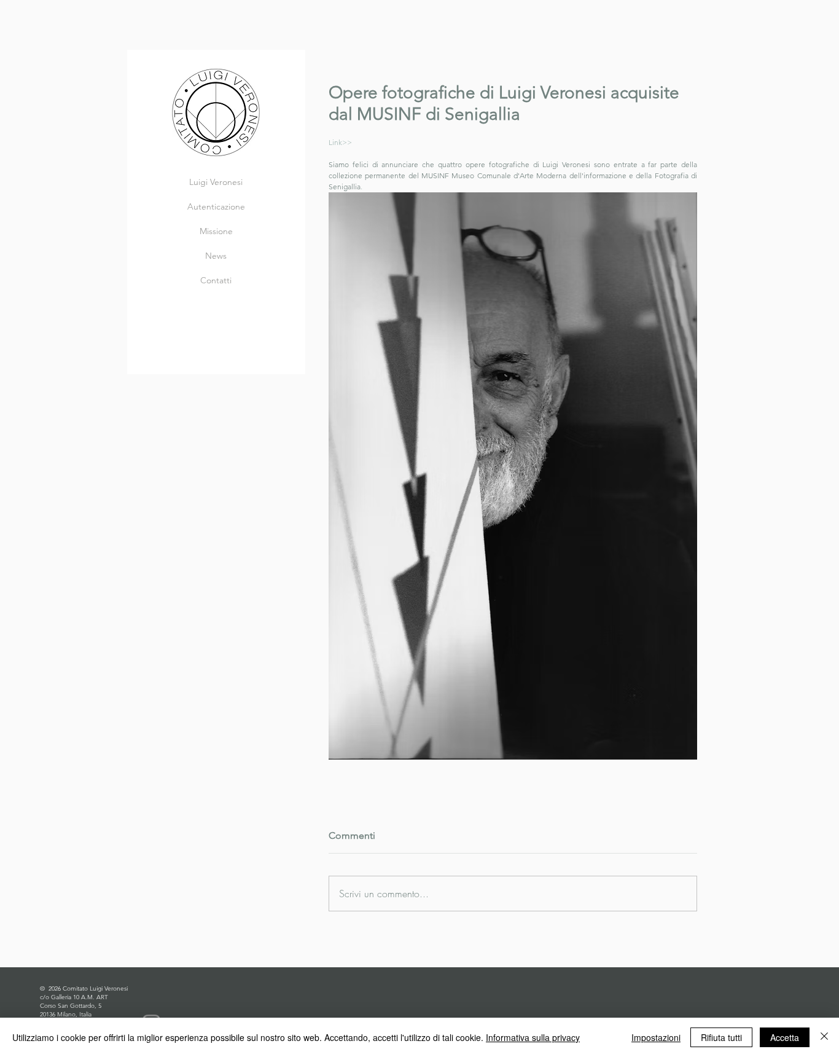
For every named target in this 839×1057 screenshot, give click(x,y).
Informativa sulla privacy (533, 1037)
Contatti (216, 280)
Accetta (784, 1037)
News (216, 255)
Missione (216, 231)
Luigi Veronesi (216, 181)
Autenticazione (216, 206)
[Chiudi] (824, 1037)
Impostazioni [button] (656, 1037)
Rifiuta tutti (721, 1037)
